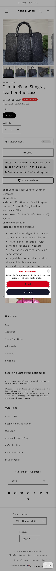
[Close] (48, 271)
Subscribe (28, 292)
